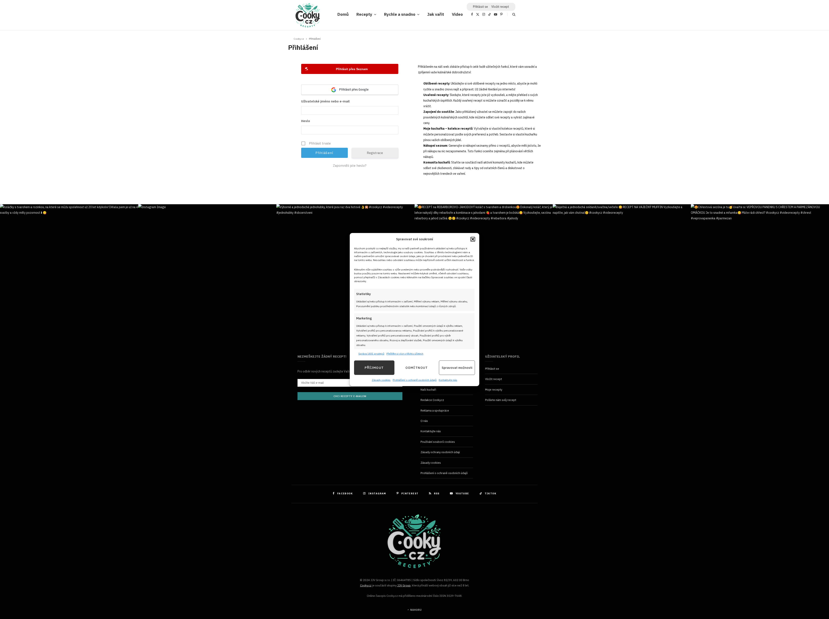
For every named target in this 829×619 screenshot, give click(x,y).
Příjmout (374, 368)
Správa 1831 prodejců (371, 353)
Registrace (375, 153)
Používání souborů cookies (438, 442)
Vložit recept (500, 7)
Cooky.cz (366, 585)
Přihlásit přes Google (354, 89)
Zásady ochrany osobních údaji (440, 452)
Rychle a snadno (399, 14)
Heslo (305, 121)
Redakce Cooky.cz (432, 400)
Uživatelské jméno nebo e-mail (325, 101)
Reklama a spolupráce (435, 410)
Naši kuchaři (428, 389)
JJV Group (404, 585)
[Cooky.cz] (307, 16)
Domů (343, 14)
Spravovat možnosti (457, 368)
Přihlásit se (492, 369)
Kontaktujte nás (448, 380)
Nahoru (416, 609)
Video (457, 14)
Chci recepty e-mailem (350, 396)
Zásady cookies (381, 380)
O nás (424, 421)
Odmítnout (416, 368)
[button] (473, 239)
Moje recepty (493, 389)
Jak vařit (435, 14)
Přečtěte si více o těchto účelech (404, 353)
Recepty (364, 14)
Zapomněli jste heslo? (349, 165)
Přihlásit (480, 7)
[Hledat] (511, 14)
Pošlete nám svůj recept (500, 400)
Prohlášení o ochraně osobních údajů (415, 380)
